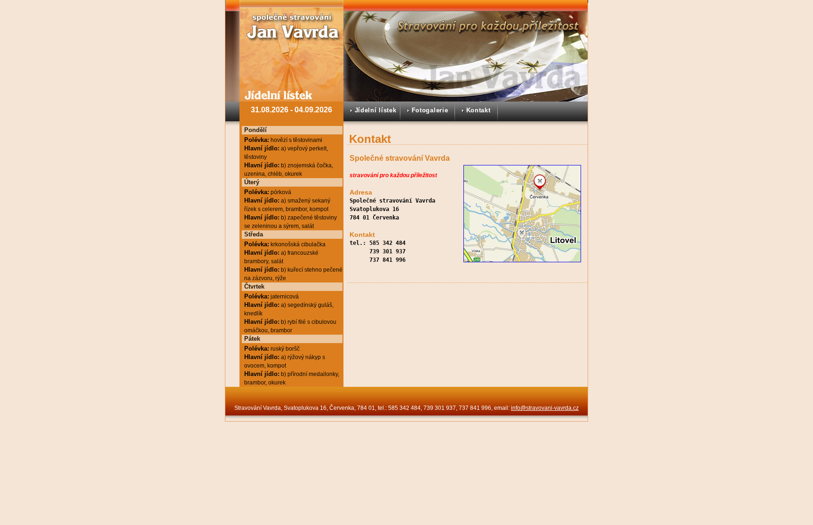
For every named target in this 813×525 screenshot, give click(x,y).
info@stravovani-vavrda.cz (545, 408)
